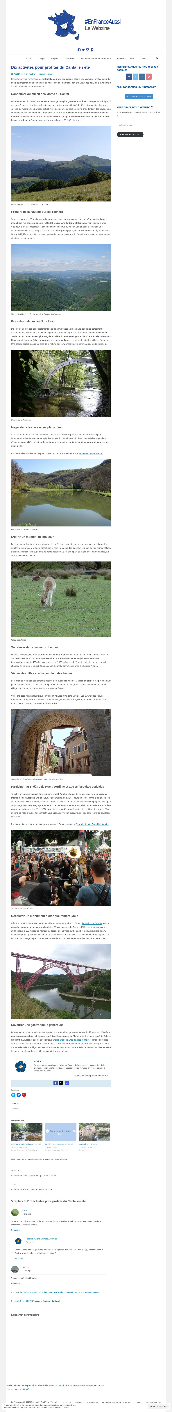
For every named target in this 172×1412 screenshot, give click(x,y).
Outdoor (63, 1159)
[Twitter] (61, 1083)
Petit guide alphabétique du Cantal (26, 1144)
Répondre (15, 1230)
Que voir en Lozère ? (88, 1144)
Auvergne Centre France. (91, 453)
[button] (86, 24)
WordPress (45, 1402)
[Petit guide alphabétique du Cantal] (26, 1132)
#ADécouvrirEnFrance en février (59, 1144)
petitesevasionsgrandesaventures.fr (92, 1075)
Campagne (48, 1159)
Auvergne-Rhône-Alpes (32, 1159)
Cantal (56, 1159)
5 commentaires (45, 74)
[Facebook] (55, 1083)
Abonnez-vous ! (130, 134)
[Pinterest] (148, 77)
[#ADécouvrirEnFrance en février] (60, 1132)
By (30, 74)
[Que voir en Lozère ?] (94, 1132)
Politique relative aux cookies (58, 1407)
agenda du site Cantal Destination (93, 824)
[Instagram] (67, 1083)
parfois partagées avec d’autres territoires (71, 1040)
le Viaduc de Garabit (92, 923)
